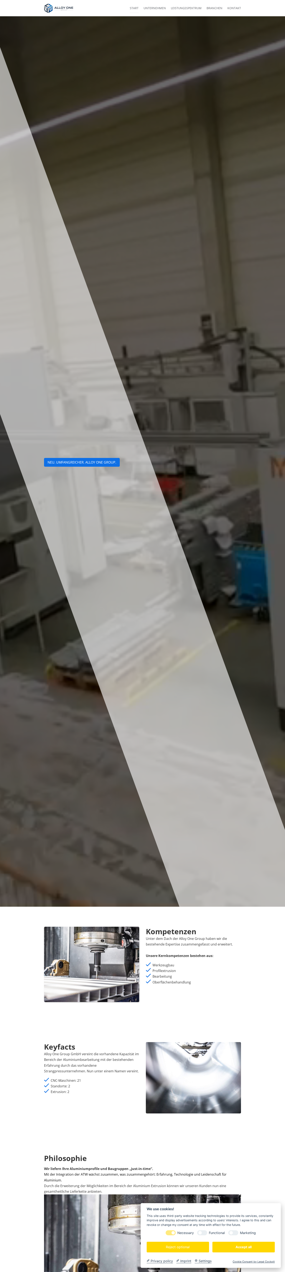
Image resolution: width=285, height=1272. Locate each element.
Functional (217, 1233)
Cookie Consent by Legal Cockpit (254, 1261)
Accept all (244, 1247)
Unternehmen (155, 8)
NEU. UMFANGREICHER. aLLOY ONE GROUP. (82, 462)
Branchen (214, 8)
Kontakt (234, 8)
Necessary (185, 1233)
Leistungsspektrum (186, 8)
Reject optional (178, 1247)
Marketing (248, 1233)
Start (134, 8)
